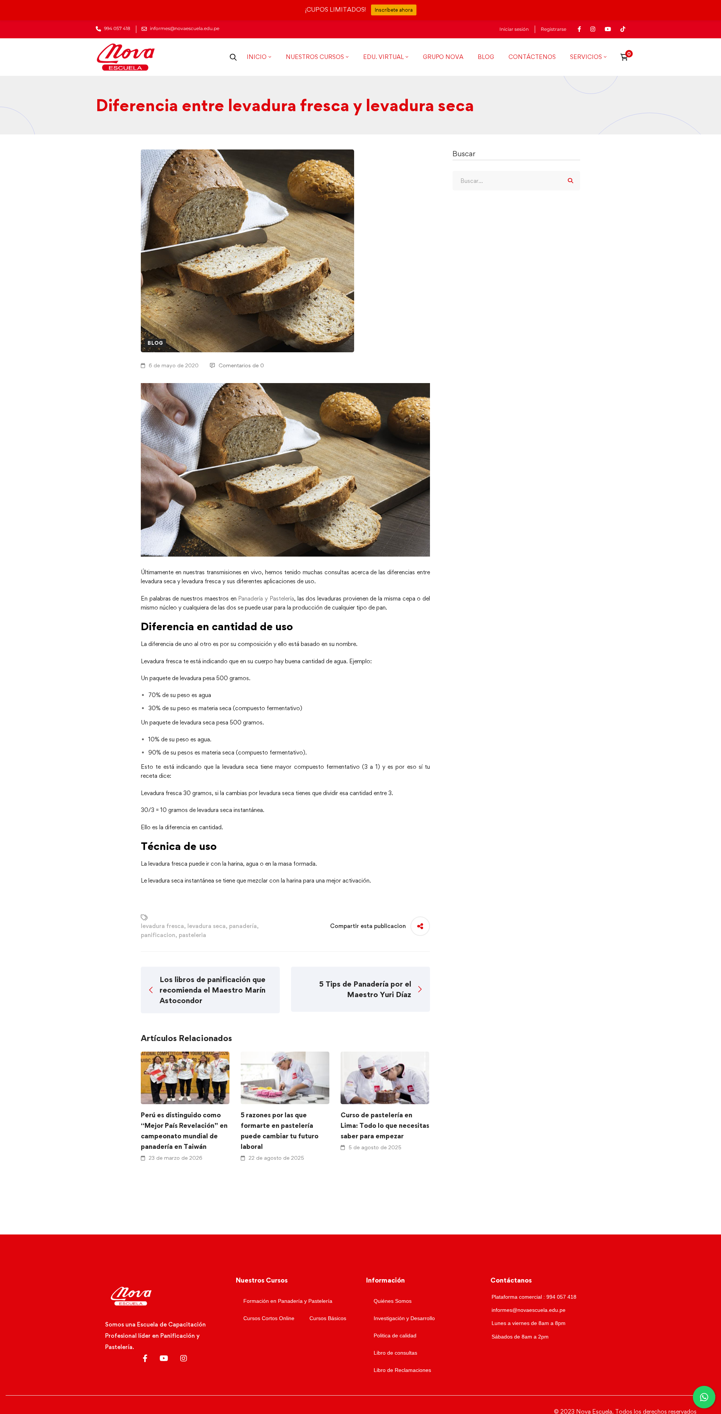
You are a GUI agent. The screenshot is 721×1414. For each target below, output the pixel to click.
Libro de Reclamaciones (402, 1370)
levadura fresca (162, 926)
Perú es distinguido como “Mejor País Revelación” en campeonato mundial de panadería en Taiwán (184, 1130)
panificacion (158, 935)
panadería (243, 926)
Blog (155, 343)
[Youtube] (164, 1358)
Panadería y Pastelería (266, 598)
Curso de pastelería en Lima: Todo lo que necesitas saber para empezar (385, 1125)
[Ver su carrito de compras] (627, 57)
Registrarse (553, 29)
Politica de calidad (395, 1336)
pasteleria (192, 935)
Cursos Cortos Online (268, 1318)
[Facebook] (145, 1358)
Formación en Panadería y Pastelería (287, 1301)
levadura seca (206, 926)
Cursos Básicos (327, 1318)
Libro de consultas (395, 1353)
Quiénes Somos (393, 1301)
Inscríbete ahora (394, 10)
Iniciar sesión (514, 29)
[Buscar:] (516, 180)
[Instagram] (183, 1358)
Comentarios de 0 (241, 365)
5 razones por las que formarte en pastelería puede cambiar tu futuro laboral (279, 1130)
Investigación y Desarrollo (404, 1318)
